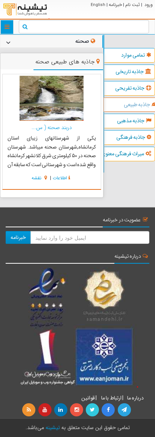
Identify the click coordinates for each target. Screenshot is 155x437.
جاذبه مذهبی (130, 121)
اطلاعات (60, 178)
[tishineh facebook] (109, 410)
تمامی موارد (133, 55)
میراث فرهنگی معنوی (124, 154)
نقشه (37, 178)
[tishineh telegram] (124, 410)
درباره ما (135, 398)
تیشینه (53, 427)
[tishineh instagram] (77, 410)
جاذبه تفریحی (129, 88)
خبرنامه (115, 4)
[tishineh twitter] (93, 410)
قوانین (88, 398)
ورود (148, 4)
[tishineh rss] (29, 410)
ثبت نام (132, 4)
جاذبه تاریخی (129, 72)
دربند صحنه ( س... (52, 127)
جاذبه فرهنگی (130, 137)
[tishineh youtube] (45, 410)
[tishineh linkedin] (61, 410)
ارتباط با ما (111, 398)
